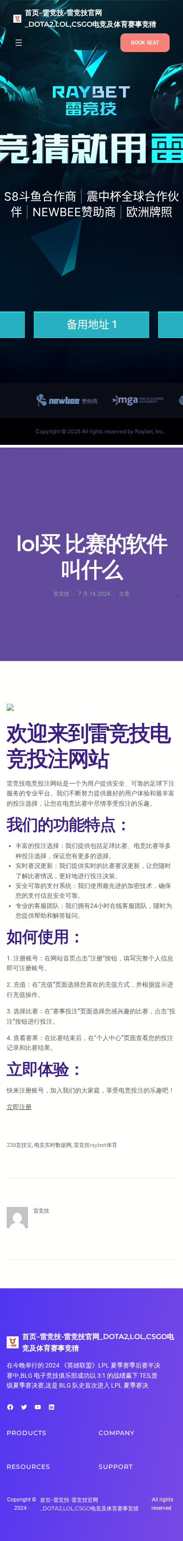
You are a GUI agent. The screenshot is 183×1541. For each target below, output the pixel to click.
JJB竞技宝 (19, 1145)
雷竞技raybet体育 (95, 1145)
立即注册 (19, 1107)
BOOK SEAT (145, 43)
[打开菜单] (18, 42)
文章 (124, 593)
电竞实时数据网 (53, 1145)
